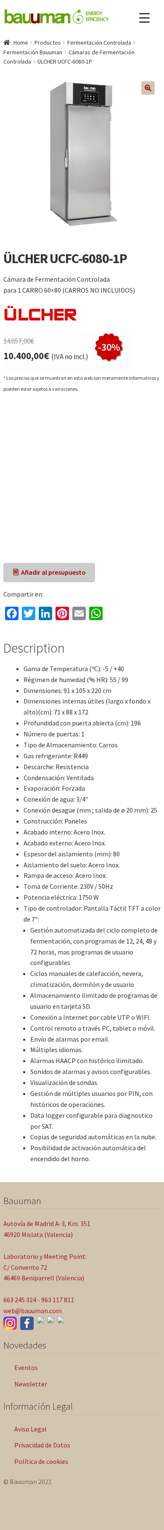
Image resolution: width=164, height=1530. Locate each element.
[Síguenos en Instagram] (10, 1323)
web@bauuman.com (32, 1310)
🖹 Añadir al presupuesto (49, 572)
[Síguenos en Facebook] (27, 1323)
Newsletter (30, 1384)
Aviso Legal (30, 1429)
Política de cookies (41, 1461)
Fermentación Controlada (99, 42)
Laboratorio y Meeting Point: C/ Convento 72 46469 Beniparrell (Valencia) (45, 1267)
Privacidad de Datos (42, 1445)
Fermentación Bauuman (32, 52)
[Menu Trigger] (144, 17)
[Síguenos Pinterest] (60, 1320)
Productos (47, 42)
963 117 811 (57, 1299)
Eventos (26, 1367)
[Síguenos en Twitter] (50, 1320)
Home (20, 42)
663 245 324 (19, 1299)
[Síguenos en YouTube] (40, 1320)
